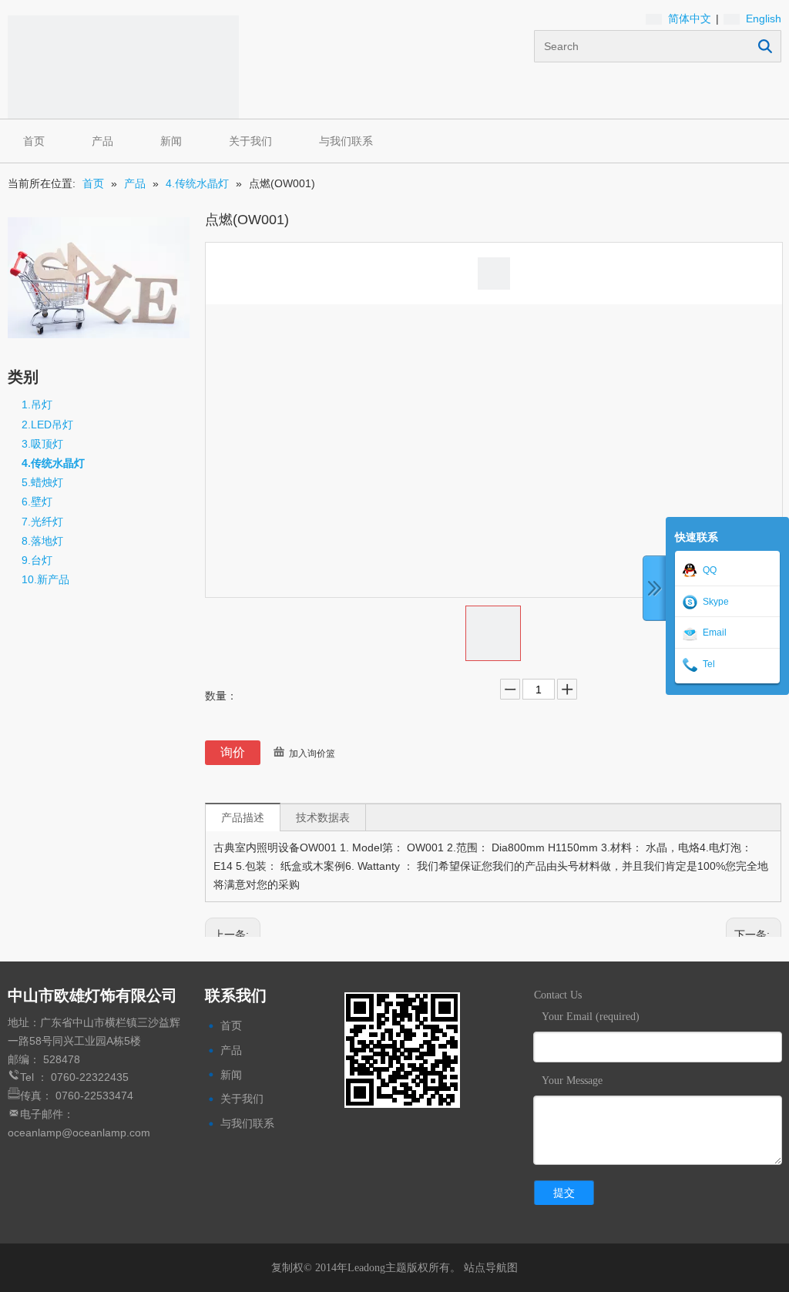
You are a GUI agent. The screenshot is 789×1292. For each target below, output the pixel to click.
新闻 (171, 141)
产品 (102, 141)
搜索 (765, 46)
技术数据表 (323, 817)
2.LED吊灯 (47, 424)
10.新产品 (45, 579)
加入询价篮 (312, 753)
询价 (232, 752)
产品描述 (242, 817)
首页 (34, 141)
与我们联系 (346, 141)
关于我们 (250, 141)
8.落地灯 (42, 541)
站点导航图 (491, 1267)
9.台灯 (37, 560)
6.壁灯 (37, 501)
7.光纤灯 (42, 521)
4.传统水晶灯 (53, 463)
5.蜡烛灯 (42, 482)
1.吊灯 (37, 404)
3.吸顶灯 (42, 444)
